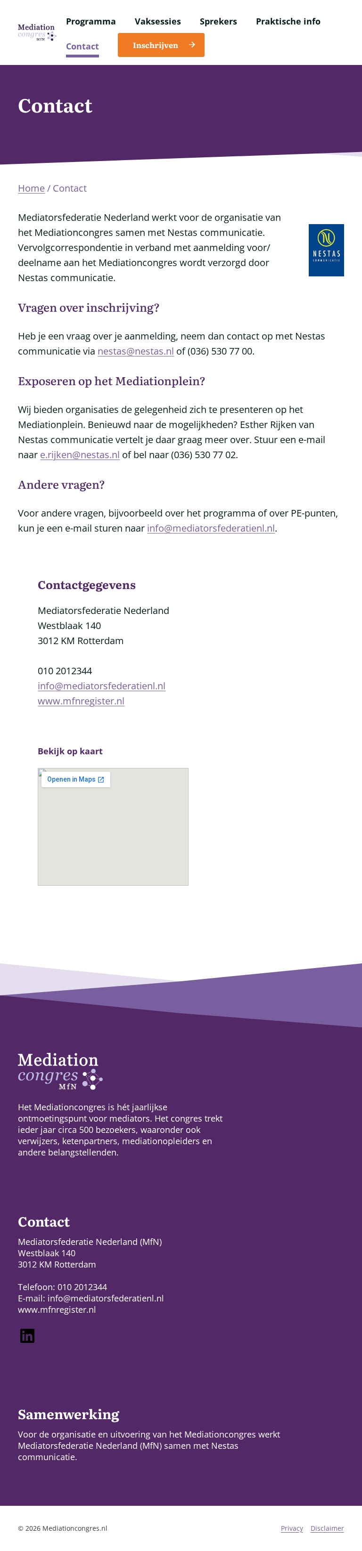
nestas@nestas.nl (136, 351)
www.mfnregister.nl (81, 701)
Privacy (292, 1528)
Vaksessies (158, 21)
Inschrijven (155, 44)
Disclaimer (327, 1528)
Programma (91, 21)
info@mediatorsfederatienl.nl (211, 528)
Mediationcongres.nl (74, 1528)
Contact (82, 46)
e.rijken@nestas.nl (80, 454)
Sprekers (218, 21)
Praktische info (288, 21)
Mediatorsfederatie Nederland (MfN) (90, 1445)
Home (31, 188)
